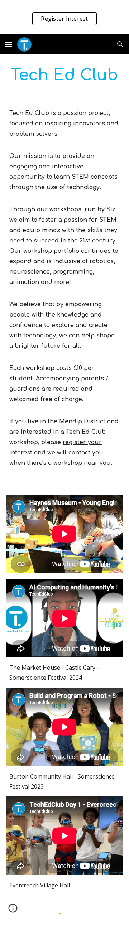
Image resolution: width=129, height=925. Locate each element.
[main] (64, 75)
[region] (64, 17)
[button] (8, 44)
